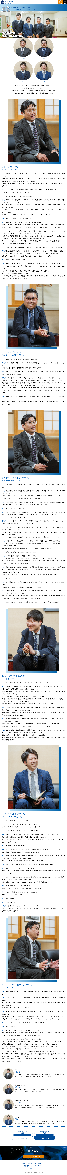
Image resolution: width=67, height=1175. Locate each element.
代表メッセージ (32, 1163)
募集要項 (26, 1165)
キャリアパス (41, 1163)
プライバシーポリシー (37, 1165)
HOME (24, 1163)
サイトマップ (33, 1168)
